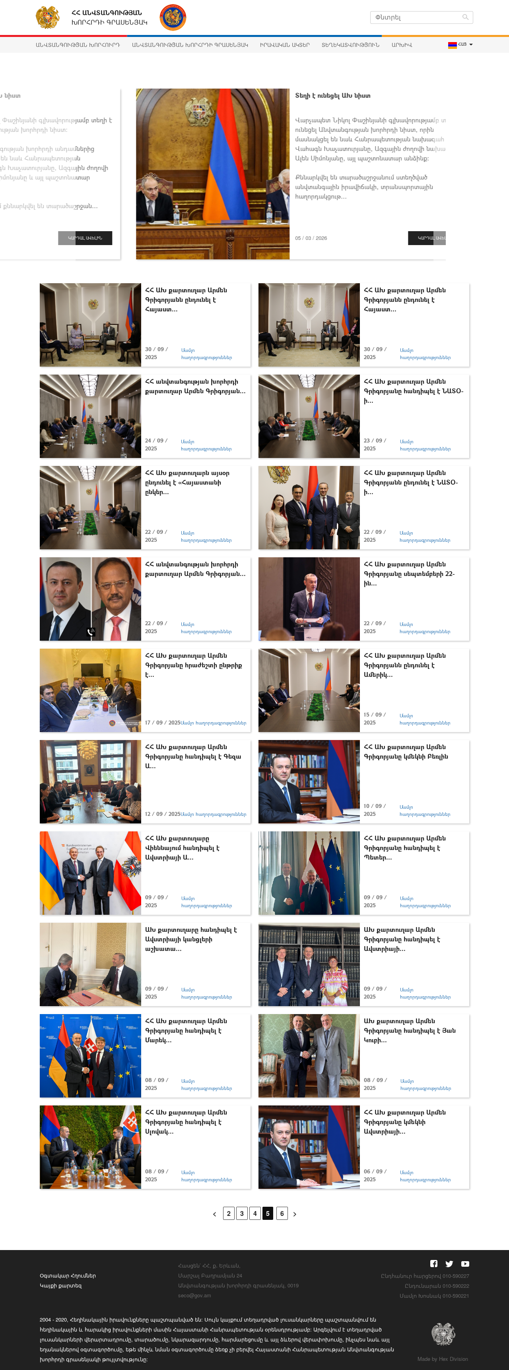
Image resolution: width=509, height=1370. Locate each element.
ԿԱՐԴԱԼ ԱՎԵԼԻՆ (386, 238)
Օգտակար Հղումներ (68, 1275)
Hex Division (453, 1358)
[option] (254, 174)
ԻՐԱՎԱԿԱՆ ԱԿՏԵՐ (285, 44)
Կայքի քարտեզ (61, 1285)
